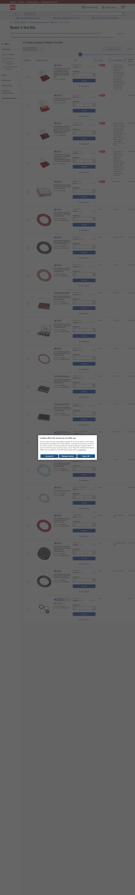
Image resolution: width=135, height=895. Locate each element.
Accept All (49, 456)
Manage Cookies (68, 456)
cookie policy (82, 450)
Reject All (86, 456)
